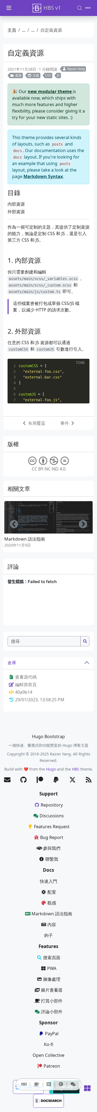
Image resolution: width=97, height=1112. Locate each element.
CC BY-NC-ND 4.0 (48, 469)
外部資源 (16, 212)
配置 (51, 892)
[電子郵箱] (7, 780)
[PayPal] (56, 780)
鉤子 (48, 935)
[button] (24, 1084)
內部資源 (16, 204)
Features (48, 946)
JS (58, 75)
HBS (75, 769)
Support (48, 794)
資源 (18, 75)
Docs (48, 870)
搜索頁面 (51, 957)
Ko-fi (48, 1044)
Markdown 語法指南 (24, 539)
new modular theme (50, 91)
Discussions (52, 816)
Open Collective (48, 1055)
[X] (72, 780)
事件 (64, 423)
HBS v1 (52, 7)
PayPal (51, 1034)
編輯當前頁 (25, 684)
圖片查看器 (52, 990)
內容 (51, 924)
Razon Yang (76, 69)
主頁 (12, 30)
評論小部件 (52, 1012)
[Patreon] (40, 780)
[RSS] (89, 780)
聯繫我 (51, 859)
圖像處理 (51, 979)
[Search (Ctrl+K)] (79, 8)
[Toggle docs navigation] (9, 8)
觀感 (51, 903)
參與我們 (51, 848)
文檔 (36, 75)
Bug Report (51, 837)
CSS (48, 75)
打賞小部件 (52, 1001)
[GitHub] (23, 780)
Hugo (51, 769)
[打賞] (36, 1084)
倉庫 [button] (12, 663)
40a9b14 (23, 692)
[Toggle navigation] (88, 8)
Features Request (52, 827)
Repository (52, 805)
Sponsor (48, 1022)
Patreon (52, 1066)
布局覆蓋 (36, 423)
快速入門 (48, 881)
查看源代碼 (25, 677)
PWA (51, 968)
